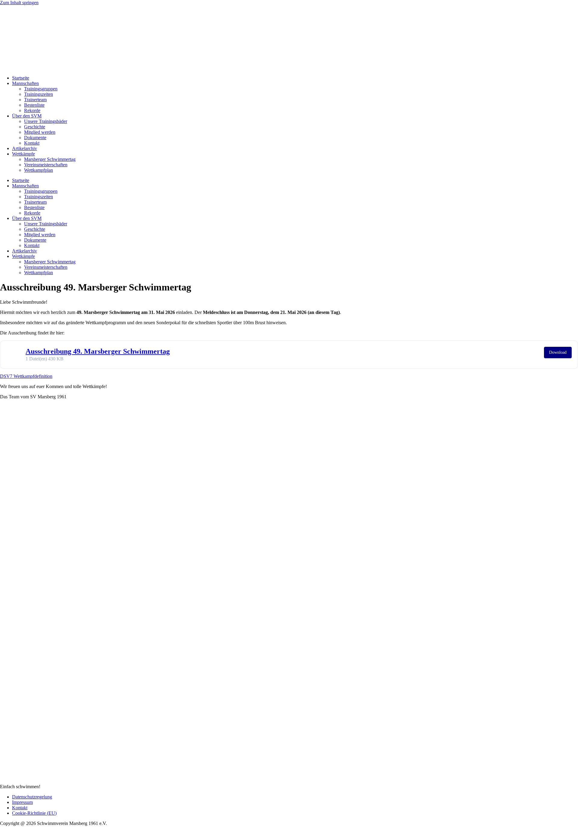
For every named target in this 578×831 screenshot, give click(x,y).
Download (558, 352)
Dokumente (35, 137)
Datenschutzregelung (32, 796)
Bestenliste (34, 105)
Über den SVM (27, 115)
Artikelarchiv (24, 148)
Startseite (20, 77)
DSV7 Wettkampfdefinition (26, 376)
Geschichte (34, 126)
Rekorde (32, 110)
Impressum (22, 802)
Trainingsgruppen (40, 88)
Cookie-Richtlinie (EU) (34, 813)
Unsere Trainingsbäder (45, 121)
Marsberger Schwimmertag (50, 159)
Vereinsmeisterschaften (45, 164)
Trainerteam (35, 99)
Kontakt (31, 143)
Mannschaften (25, 83)
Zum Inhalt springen (19, 2)
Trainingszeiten (38, 94)
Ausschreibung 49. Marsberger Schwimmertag (98, 351)
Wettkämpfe (23, 153)
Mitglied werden (39, 132)
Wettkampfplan (38, 170)
